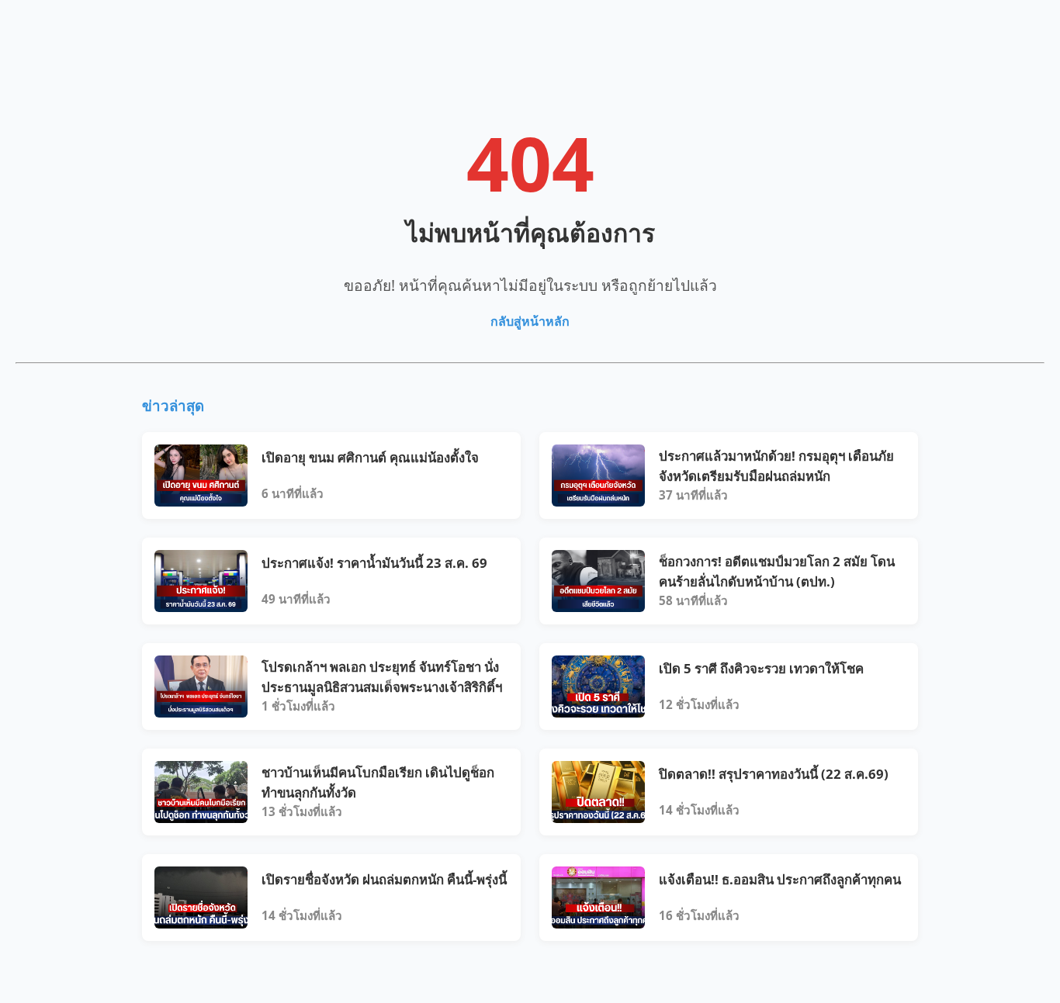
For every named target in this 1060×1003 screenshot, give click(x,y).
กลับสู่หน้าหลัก (530, 321)
